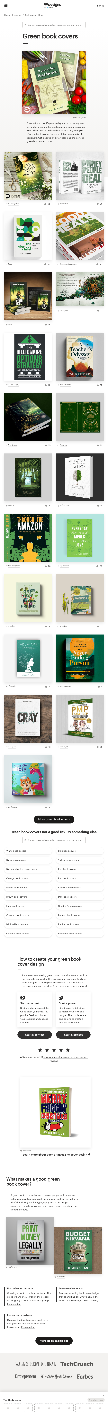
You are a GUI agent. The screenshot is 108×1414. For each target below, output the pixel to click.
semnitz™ (64, 203)
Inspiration (17, 15)
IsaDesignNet (80, 117)
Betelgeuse (64, 310)
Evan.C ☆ (12, 324)
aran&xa (11, 626)
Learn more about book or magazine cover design (55, 1154)
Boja (10, 264)
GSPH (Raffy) (13, 384)
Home (7, 15)
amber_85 (64, 746)
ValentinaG (64, 505)
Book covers (30, 15)
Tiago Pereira (65, 384)
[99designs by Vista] (52, 5)
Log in (100, 5)
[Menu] (6, 5)
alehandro (12, 686)
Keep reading (14, 1304)
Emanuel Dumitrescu (68, 264)
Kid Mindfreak (14, 565)
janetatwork (64, 565)
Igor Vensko (12, 445)
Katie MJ (63, 445)
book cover (39, 141)
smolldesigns (13, 807)
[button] (103, 1395)
